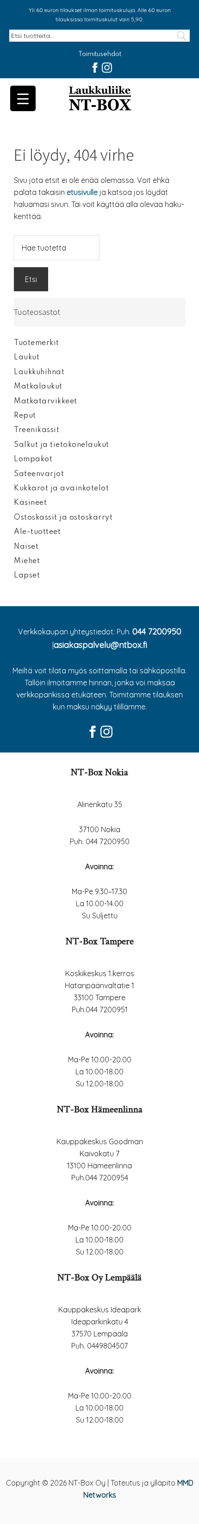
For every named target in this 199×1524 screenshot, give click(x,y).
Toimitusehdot (99, 54)
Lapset (27, 575)
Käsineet (30, 503)
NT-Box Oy (99, 99)
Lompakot (33, 459)
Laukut (26, 357)
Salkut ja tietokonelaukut (61, 445)
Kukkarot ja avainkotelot (61, 488)
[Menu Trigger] (23, 98)
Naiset (26, 547)
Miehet (27, 561)
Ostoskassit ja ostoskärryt (63, 517)
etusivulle (82, 192)
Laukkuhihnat (39, 372)
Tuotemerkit (36, 343)
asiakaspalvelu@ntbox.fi (100, 645)
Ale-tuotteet (37, 532)
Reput (25, 416)
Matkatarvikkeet (45, 401)
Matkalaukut (38, 386)
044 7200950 (156, 631)
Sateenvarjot (39, 474)
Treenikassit (36, 430)
